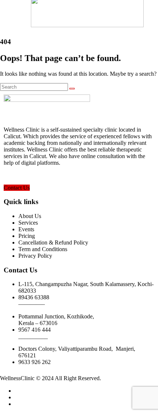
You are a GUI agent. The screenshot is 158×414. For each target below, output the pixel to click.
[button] (10, 13)
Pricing (26, 236)
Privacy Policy (35, 256)
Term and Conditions (42, 249)
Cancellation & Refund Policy (53, 242)
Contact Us (17, 188)
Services (28, 223)
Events (26, 229)
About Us (29, 216)
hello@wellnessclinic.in (31, 175)
